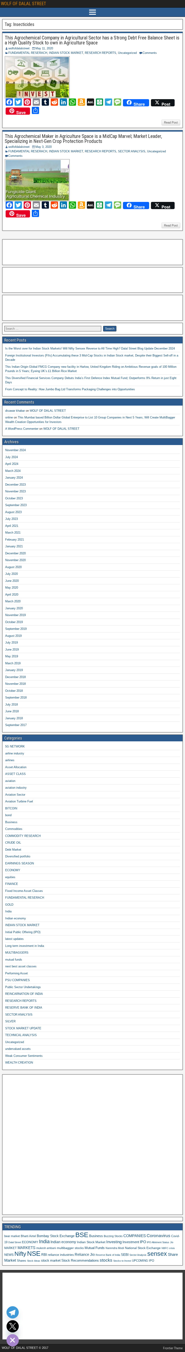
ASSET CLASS (15, 774)
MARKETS (26, 1248)
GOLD (9, 904)
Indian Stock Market (91, 1242)
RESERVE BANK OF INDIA (23, 1007)
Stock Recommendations (80, 1260)
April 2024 (11, 464)
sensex (157, 1253)
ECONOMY (12, 870)
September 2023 (16, 505)
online (9, 417)
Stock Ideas (33, 1260)
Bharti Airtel (28, 1236)
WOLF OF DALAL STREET (23, 3)
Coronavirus (158, 1235)
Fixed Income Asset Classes (24, 891)
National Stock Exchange (143, 1248)
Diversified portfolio (17, 856)
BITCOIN (11, 808)
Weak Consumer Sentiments (24, 1055)
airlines (9, 760)
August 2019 (13, 635)
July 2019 (11, 642)
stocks (106, 1260)
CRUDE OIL (13, 842)
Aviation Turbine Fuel (19, 801)
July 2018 (11, 704)
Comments (150, 53)
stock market (50, 1260)
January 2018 (14, 718)
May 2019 (11, 656)
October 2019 (14, 622)
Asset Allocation (15, 767)
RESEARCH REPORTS (100, 53)
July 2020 (11, 574)
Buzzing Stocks (113, 1236)
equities (10, 877)
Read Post (171, 122)
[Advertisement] (26, 251)
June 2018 (12, 711)
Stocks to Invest (122, 1260)
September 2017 (16, 725)
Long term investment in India (24, 946)
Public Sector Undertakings (23, 987)
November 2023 (15, 491)
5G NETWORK (15, 746)
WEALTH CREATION (19, 1062)
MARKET (10, 1248)
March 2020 (13, 601)
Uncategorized (127, 53)
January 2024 (14, 477)
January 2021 (14, 546)
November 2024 (15, 450)
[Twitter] (13, 1326)
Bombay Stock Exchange (55, 1236)
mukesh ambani (46, 1248)
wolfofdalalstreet (19, 48)
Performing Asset (16, 973)
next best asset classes (21, 966)
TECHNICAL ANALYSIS (21, 1035)
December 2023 (15, 484)
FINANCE (11, 884)
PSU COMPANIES (17, 980)
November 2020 (15, 560)
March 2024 (13, 471)
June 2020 (12, 580)
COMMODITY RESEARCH (23, 836)
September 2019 (16, 628)
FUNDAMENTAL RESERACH (27, 53)
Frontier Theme (173, 1348)
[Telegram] (13, 1312)
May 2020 (11, 587)
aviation (10, 781)
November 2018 (15, 683)
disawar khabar (15, 410)
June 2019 (12, 649)
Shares (21, 1260)
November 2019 (15, 615)
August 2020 (13, 567)
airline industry (14, 753)
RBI (44, 1254)
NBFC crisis (168, 1248)
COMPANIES (134, 1236)
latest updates (14, 939)
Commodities (13, 829)
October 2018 (14, 690)
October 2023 (14, 498)
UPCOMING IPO (143, 1260)
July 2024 (11, 457)
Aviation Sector (15, 794)
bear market (12, 1236)
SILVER (10, 1021)
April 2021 (11, 526)
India (8, 911)
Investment (131, 1242)
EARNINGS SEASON (19, 863)
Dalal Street (14, 1242)
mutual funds (13, 959)
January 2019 (14, 670)
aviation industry (16, 787)
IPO (143, 1242)
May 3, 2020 (43, 146)
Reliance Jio (85, 1254)
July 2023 (11, 519)
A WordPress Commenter (21, 428)
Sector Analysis (138, 1255)
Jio (171, 1242)
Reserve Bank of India (108, 1255)
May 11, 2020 (44, 48)
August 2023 (13, 512)
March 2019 (13, 663)
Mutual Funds (95, 1248)
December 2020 (15, 553)
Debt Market (13, 849)
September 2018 (16, 697)
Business (11, 822)
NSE (33, 1253)
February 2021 (14, 539)
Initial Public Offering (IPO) (22, 932)
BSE (81, 1234)
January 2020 (14, 608)
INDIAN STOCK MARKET (66, 53)
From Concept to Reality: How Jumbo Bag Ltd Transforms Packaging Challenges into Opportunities (70, 389)
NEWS (9, 1254)
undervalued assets (18, 1049)
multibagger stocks (70, 1248)
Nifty (20, 1253)
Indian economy (15, 918)
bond (8, 815)
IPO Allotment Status (158, 1242)
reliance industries (61, 1254)
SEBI (125, 1254)
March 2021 (13, 532)
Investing (114, 1242)
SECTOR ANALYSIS (131, 151)
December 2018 (15, 677)
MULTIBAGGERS (16, 952)
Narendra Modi (115, 1248)
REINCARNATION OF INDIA (24, 994)
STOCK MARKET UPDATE (23, 1028)
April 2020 (11, 594)
